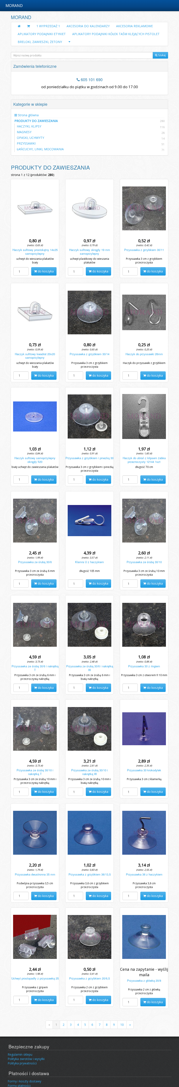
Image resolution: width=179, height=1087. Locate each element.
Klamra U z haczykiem (89, 562)
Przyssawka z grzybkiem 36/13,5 (90, 874)
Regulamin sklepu (20, 1054)
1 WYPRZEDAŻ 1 (48, 26)
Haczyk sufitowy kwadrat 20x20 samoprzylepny (35, 356)
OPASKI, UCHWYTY (30, 138)
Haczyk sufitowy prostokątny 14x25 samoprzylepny (35, 252)
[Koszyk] (28, 26)
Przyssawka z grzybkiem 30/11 (144, 250)
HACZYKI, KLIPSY (29, 126)
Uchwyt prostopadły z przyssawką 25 (35, 978)
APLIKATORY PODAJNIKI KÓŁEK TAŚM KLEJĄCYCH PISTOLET (116, 34)
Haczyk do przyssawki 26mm (144, 354)
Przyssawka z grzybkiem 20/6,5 (89, 978)
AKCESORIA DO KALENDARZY (88, 26)
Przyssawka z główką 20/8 (144, 980)
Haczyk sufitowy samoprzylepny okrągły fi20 (34, 460)
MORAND (14, 5)
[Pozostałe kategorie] (69, 42)
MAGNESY (24, 132)
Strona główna (28, 115)
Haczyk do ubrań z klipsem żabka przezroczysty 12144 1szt (144, 460)
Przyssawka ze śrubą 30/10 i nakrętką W (89, 772)
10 (122, 1025)
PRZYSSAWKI (26, 143)
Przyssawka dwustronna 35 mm (35, 874)
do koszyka (45, 271)
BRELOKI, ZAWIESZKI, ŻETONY (40, 42)
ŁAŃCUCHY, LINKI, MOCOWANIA (40, 149)
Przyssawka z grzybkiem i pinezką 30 (89, 458)
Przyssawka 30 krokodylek (144, 770)
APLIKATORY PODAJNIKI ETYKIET (42, 34)
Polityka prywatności (22, 1063)
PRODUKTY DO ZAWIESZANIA (89, 121)
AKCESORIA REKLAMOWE (134, 26)
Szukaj (161, 55)
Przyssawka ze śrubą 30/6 (35, 562)
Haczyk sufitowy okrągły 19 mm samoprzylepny (89, 252)
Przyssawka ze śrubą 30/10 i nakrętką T (35, 772)
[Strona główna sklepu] (19, 26)
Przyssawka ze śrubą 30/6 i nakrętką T (35, 668)
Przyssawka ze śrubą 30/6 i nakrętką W (89, 668)
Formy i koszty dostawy (24, 1081)
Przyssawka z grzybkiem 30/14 (89, 354)
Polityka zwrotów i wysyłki (26, 1059)
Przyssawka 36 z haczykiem (144, 874)
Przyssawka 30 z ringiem (144, 666)
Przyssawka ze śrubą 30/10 (144, 562)
